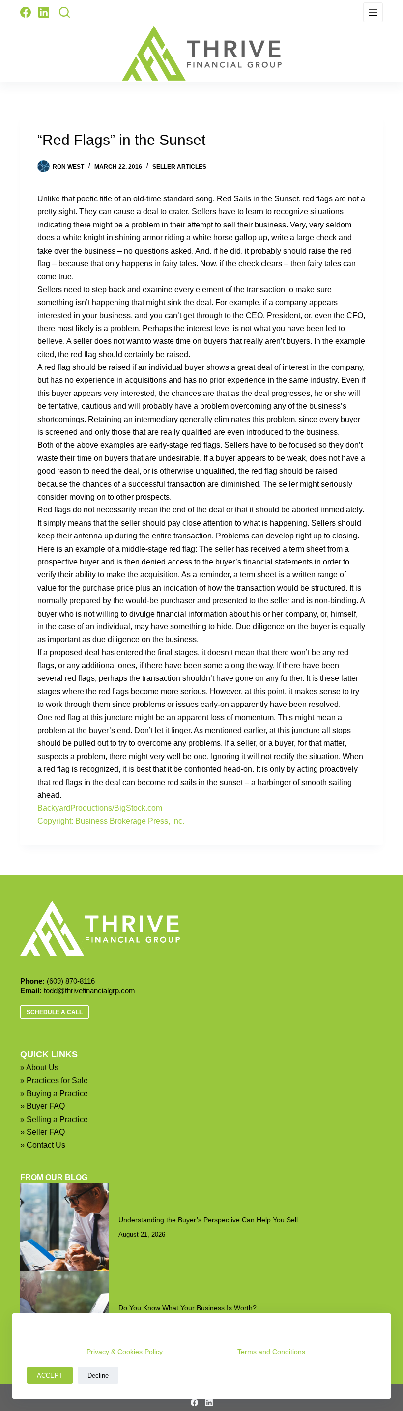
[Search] (64, 12)
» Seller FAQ (42, 1132)
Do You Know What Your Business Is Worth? (187, 1308)
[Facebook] (25, 12)
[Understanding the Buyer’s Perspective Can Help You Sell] (64, 1227)
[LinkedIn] (43, 12)
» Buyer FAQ (42, 1106)
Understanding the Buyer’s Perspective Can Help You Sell (208, 1220)
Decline (98, 1375)
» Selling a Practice (54, 1119)
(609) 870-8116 (71, 981)
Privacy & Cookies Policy (124, 1351)
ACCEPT (50, 1375)
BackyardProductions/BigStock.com (99, 808)
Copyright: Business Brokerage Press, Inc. (110, 821)
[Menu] (373, 12)
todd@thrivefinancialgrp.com (89, 991)
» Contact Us (42, 1145)
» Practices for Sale (54, 1080)
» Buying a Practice (54, 1093)
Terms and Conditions (271, 1351)
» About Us (39, 1067)
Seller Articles (179, 166)
